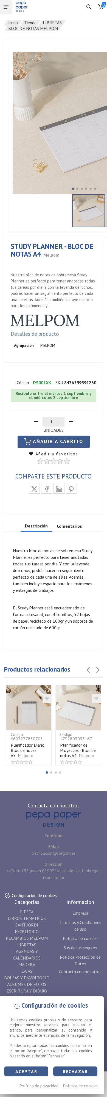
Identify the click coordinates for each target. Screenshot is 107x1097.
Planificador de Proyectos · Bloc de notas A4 (78, 750)
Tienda (30, 22)
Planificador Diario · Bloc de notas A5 (28, 750)
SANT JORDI (26, 925)
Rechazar (75, 1071)
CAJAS (26, 971)
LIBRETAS (52, 22)
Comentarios (69, 526)
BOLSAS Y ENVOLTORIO (26, 977)
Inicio (13, 22)
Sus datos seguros (80, 947)
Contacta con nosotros (80, 971)
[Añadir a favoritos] (47, 698)
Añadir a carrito (58, 441)
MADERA (26, 964)
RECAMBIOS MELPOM (27, 938)
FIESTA (26, 911)
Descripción (36, 526)
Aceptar (26, 1071)
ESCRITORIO (27, 931)
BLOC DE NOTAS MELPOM (33, 28)
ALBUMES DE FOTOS (26, 984)
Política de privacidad (38, 1085)
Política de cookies (80, 1085)
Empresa (80, 913)
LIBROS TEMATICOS (27, 918)
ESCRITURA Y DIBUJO (27, 991)
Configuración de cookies (34, 895)
